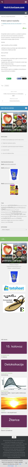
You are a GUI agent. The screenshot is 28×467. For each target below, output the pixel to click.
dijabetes (4, 207)
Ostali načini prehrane (6, 373)
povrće (7, 216)
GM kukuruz (22, 207)
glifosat (16, 207)
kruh (22, 212)
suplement (7, 218)
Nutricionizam (4, 391)
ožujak (24, 214)
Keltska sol (5, 167)
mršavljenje (16, 214)
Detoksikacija (4, 375)
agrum (6, 205)
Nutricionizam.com (14, 7)
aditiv (3, 205)
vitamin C (21, 220)
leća (4, 214)
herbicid (8, 209)
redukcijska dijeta (20, 216)
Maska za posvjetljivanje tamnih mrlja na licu (13, 139)
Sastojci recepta (5, 428)
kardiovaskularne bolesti (6, 212)
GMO (3, 209)
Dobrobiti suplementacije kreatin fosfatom (12, 146)
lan (2, 214)
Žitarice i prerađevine (6, 430)
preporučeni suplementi (8, 164)
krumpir (25, 212)
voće (6, 222)
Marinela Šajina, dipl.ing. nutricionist (12, 23)
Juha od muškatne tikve (8, 153)
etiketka (10, 207)
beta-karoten (20, 205)
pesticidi (3, 216)
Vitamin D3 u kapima (7, 183)
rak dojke (14, 216)
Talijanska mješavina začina (9, 143)
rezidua (25, 216)
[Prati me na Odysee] (26, 108)
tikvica (15, 218)
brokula (24, 205)
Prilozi (3, 16)
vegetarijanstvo (13, 220)
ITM (15, 209)
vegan (8, 220)
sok (2, 218)
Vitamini (3, 410)
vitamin (17, 220)
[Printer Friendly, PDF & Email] (24, 28)
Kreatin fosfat (5, 150)
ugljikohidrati (4, 220)
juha (17, 209)
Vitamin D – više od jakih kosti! (9, 412)
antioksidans (12, 205)
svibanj (12, 218)
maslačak (7, 85)
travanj (19, 218)
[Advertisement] (14, 325)
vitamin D (3, 222)
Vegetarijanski (10, 16)
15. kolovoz (4, 357)
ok (16, 465)
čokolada (10, 222)
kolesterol (16, 212)
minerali (8, 214)
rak (10, 216)
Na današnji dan (5, 355)
